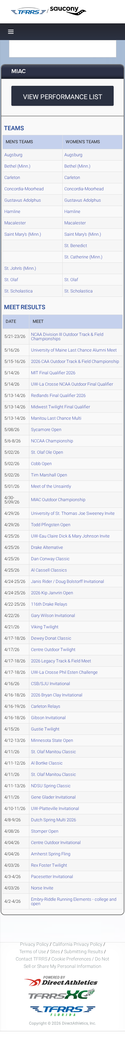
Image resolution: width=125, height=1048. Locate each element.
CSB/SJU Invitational (50, 683)
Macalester (15, 222)
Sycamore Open (46, 429)
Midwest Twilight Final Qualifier (60, 406)
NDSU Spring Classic (51, 785)
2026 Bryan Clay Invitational (56, 694)
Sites (55, 951)
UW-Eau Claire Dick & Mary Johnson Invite (70, 536)
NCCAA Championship (52, 440)
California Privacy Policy (77, 944)
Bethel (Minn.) (17, 166)
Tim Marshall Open (49, 474)
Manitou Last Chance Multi (56, 418)
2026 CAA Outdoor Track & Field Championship (75, 361)
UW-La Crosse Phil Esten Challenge (64, 672)
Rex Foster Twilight (49, 865)
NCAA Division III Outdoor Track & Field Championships (67, 336)
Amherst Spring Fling (50, 853)
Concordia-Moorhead (24, 188)
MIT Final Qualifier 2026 (53, 372)
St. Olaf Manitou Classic (53, 751)
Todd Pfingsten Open (50, 524)
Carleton (12, 177)
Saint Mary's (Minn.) (22, 234)
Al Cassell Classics (49, 570)
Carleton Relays (45, 706)
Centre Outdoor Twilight (53, 649)
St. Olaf (11, 279)
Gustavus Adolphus (22, 200)
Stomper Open (44, 831)
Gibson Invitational (48, 717)
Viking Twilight (44, 626)
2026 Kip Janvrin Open (52, 592)
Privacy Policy (34, 944)
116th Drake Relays (49, 604)
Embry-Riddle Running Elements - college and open (73, 901)
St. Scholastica (18, 290)
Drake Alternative (47, 547)
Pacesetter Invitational (52, 876)
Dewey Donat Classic (51, 638)
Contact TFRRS (32, 959)
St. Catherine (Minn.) (83, 256)
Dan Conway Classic (50, 558)
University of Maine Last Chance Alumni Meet (74, 350)
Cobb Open (41, 463)
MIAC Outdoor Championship (58, 499)
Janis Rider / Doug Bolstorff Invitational (67, 581)
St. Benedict (75, 245)
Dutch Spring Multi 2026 (53, 819)
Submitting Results (83, 951)
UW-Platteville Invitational (55, 808)
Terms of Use (32, 951)
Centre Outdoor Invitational (56, 842)
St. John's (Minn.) (20, 268)
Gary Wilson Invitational (53, 615)
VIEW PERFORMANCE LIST (62, 97)
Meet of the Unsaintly (51, 486)
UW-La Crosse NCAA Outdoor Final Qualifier (72, 384)
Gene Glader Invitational (53, 797)
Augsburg (13, 154)
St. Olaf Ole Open (47, 452)
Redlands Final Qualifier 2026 (58, 395)
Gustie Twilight (45, 728)
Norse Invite (42, 887)
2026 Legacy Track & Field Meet (61, 660)
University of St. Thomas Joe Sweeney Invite (73, 513)
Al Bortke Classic (47, 763)
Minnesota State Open (52, 740)
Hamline (12, 211)
